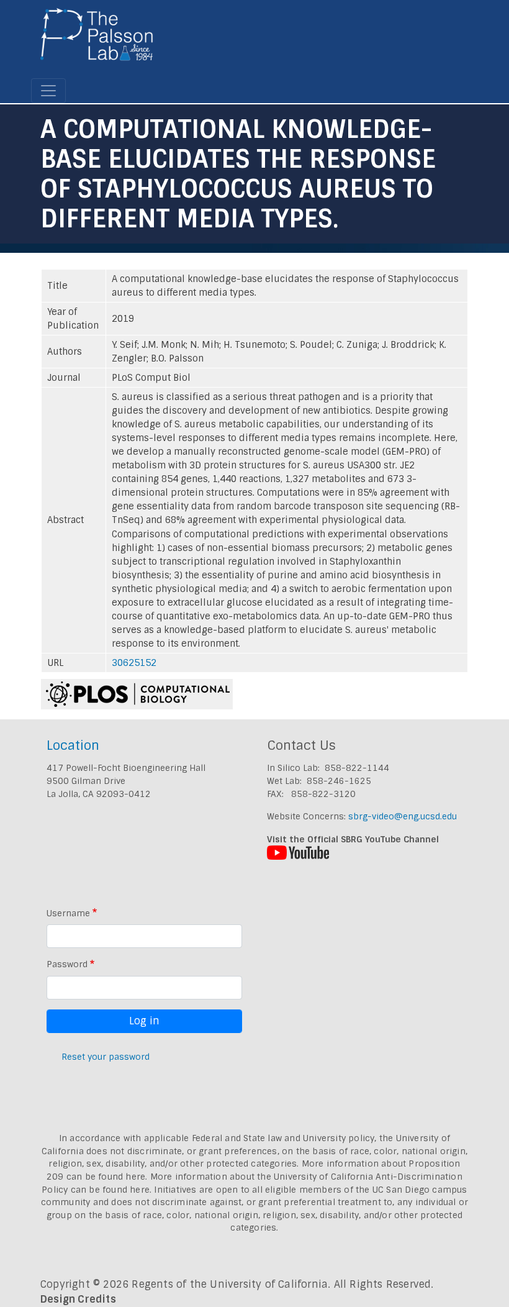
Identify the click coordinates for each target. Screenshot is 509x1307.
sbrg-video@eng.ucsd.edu (402, 816)
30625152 (134, 663)
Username (68, 913)
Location (73, 745)
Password (67, 964)
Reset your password (105, 1056)
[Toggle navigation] (48, 90)
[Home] (97, 39)
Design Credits (78, 1299)
